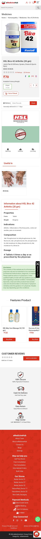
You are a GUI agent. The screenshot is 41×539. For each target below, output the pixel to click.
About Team (19, 438)
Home (4, 18)
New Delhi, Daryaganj (20, 495)
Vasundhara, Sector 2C (19, 492)
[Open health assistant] (36, 534)
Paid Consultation (20, 465)
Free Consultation (20, 462)
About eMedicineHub (19, 442)
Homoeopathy (13, 18)
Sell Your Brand (20, 459)
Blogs (20, 448)
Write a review (31, 358)
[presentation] (4, 325)
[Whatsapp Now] (37, 519)
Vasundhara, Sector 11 (19, 488)
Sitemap (20, 451)
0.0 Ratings (18, 73)
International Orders (19, 468)
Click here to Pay (37, 271)
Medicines (23, 18)
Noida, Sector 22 (19, 485)
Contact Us (19, 445)
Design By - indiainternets (20, 536)
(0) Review (27, 73)
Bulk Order (19, 471)
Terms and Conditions (13, 527)
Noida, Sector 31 (19, 479)
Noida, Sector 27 (19, 482)
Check (33, 103)
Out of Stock (12, 93)
